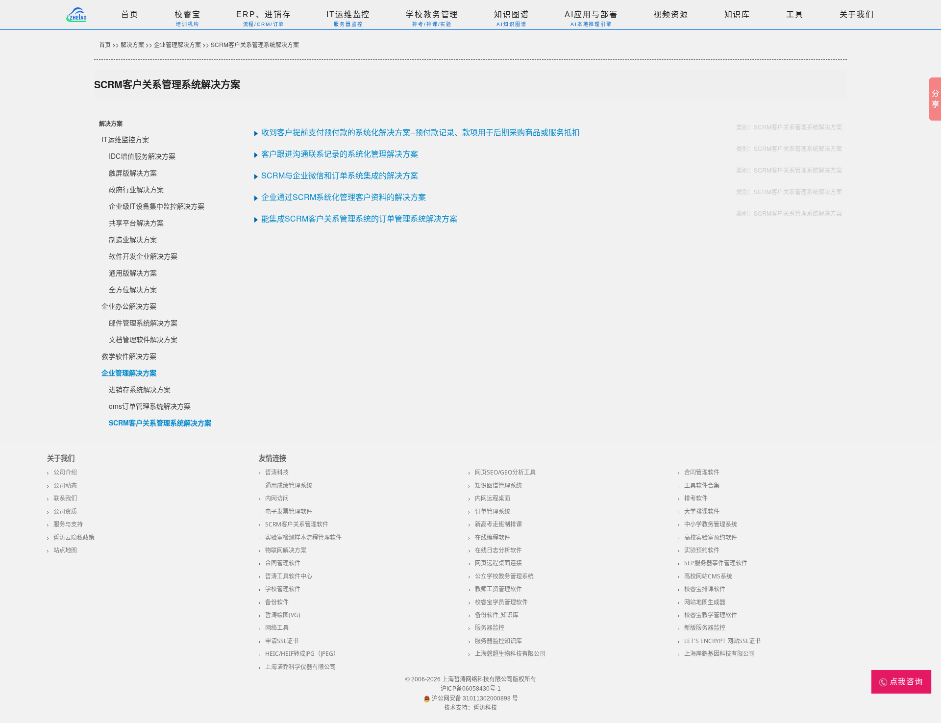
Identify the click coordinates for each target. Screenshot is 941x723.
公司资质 (65, 511)
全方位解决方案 (133, 289)
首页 (130, 14)
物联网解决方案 (285, 550)
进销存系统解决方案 (140, 389)
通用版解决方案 (133, 272)
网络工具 (277, 627)
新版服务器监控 (704, 627)
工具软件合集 (701, 485)
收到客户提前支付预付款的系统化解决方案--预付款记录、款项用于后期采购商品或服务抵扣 (420, 132)
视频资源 (670, 14)
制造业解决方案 (133, 239)
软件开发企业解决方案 (143, 256)
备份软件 (277, 602)
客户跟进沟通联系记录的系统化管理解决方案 (339, 153)
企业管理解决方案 (177, 44)
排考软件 (696, 498)
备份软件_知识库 (497, 615)
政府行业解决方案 (136, 189)
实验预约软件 (701, 550)
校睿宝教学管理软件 (710, 615)
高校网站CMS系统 (708, 576)
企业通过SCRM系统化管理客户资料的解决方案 (343, 196)
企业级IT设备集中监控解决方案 (156, 206)
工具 (795, 14)
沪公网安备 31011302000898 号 (474, 698)
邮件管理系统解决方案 (143, 322)
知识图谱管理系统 (498, 485)
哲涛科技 (277, 472)
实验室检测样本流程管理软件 (303, 537)
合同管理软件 (701, 472)
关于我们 (857, 14)
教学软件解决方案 (128, 356)
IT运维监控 (348, 14)
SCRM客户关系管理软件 (296, 524)
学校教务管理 (432, 14)
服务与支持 (68, 524)
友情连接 (272, 458)
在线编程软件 (492, 537)
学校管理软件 (282, 589)
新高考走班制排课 (498, 524)
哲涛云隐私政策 (74, 537)
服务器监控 (489, 627)
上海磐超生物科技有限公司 (510, 653)
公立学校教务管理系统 (504, 576)
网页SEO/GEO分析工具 (505, 472)
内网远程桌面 (492, 498)
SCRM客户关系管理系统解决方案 (255, 44)
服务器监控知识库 (498, 641)
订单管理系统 (492, 511)
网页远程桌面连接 (498, 563)
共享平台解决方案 (136, 222)
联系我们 (65, 498)
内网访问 (277, 498)
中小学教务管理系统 (710, 524)
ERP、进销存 (263, 14)
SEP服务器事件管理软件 (715, 563)
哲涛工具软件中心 (288, 576)
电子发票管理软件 (288, 511)
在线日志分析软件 (498, 550)
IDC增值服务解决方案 (142, 156)
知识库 (737, 14)
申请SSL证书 (281, 641)
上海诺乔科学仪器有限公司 (300, 667)
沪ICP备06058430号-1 (471, 688)
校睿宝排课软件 (704, 589)
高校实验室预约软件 (710, 537)
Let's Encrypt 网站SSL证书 (722, 641)
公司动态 (65, 485)
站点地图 (65, 550)
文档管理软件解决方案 (143, 339)
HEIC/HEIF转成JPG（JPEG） (302, 653)
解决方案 (132, 44)
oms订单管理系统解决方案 (150, 406)
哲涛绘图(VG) (282, 615)
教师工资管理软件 (498, 589)
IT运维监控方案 (125, 139)
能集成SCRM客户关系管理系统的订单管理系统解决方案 (359, 218)
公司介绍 (65, 472)
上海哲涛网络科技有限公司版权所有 (489, 679)
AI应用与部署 (591, 14)
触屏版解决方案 (133, 172)
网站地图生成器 (704, 602)
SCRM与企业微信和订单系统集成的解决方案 (339, 175)
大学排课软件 (701, 511)
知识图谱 (511, 14)
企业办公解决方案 (128, 306)
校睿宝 (187, 14)
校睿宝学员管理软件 (501, 602)
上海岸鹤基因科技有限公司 (719, 653)
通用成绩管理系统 (288, 485)
